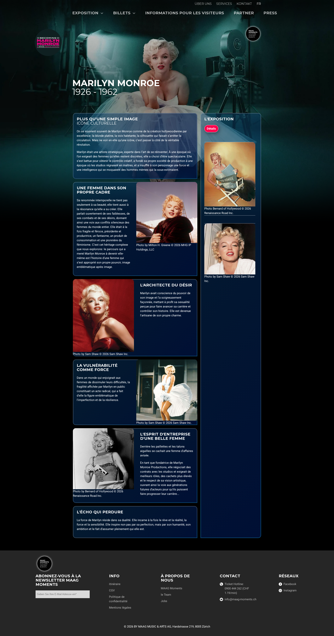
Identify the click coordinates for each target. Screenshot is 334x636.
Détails (211, 128)
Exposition (86, 13)
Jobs (164, 601)
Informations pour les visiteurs (184, 13)
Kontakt (244, 4)
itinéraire (114, 584)
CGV (112, 590)
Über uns (203, 4)
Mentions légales (120, 607)
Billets (122, 13)
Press (270, 13)
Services (224, 4)
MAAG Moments (171, 588)
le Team (166, 594)
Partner (244, 13)
